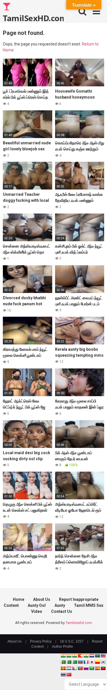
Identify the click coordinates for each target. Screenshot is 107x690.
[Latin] (63, 668)
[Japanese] (91, 662)
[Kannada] (97, 662)
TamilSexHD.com (33, 18)
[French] (85, 662)
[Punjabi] (68, 662)
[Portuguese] (80, 668)
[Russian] (85, 668)
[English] (103, 655)
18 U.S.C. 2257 (72, 641)
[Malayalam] (68, 655)
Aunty (59, 605)
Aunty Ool (37, 605)
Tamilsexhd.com (79, 623)
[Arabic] (91, 668)
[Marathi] (80, 655)
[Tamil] (74, 655)
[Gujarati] (63, 655)
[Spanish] (97, 668)
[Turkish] (68, 674)
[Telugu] (103, 668)
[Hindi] (85, 655)
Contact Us (61, 611)
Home (18, 599)
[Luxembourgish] (68, 668)
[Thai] (63, 674)
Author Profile (62, 647)
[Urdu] (74, 662)
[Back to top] (96, 678)
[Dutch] (91, 655)
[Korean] (103, 662)
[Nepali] (74, 668)
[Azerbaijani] (80, 662)
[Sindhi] (63, 662)
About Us (41, 599)
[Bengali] (97, 655)
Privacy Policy (41, 641)
